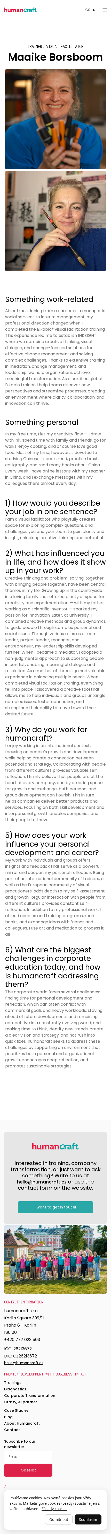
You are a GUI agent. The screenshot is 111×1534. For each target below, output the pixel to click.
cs (87, 9)
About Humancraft (22, 1423)
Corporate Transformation (29, 1395)
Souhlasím (88, 1519)
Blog (8, 1416)
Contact (12, 1429)
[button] (105, 10)
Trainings (12, 1382)
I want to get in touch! (55, 1207)
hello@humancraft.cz (42, 1182)
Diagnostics (15, 1389)
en (94, 10)
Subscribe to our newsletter (19, 1444)
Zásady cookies (54, 1508)
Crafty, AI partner (20, 1402)
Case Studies (16, 1410)
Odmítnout (58, 1519)
